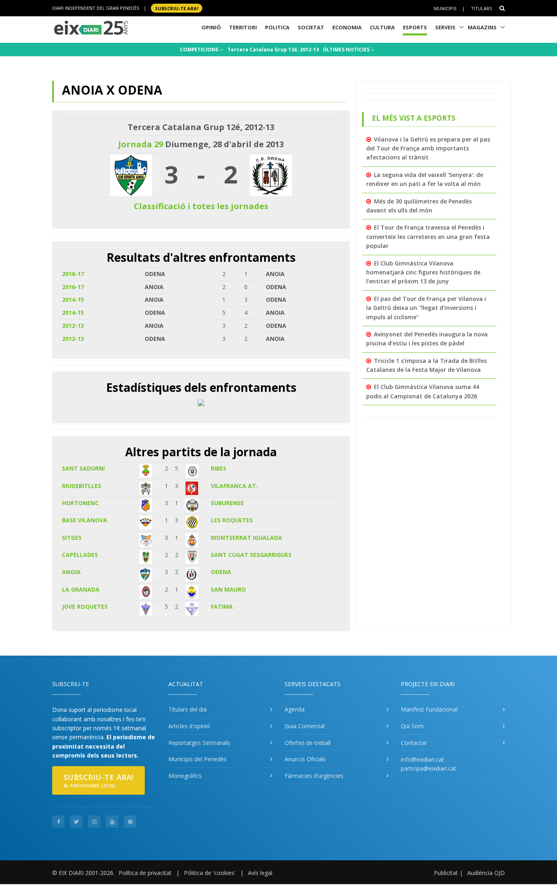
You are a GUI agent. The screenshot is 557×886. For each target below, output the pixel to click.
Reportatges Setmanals (199, 743)
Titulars (481, 8)
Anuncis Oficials (305, 759)
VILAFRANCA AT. (234, 486)
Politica (277, 27)
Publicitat (446, 873)
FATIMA (222, 606)
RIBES (218, 468)
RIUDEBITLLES (81, 486)
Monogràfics (185, 776)
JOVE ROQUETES (85, 606)
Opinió (211, 27)
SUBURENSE (227, 503)
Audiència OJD (486, 873)
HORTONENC (80, 503)
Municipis (445, 8)
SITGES (72, 537)
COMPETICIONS (199, 49)
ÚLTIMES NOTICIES (347, 49)
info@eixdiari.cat (422, 759)
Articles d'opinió (189, 726)
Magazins (482, 27)
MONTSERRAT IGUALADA (246, 537)
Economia (347, 27)
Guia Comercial (305, 726)
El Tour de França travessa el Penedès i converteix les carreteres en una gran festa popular (428, 236)
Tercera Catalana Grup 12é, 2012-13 (273, 49)
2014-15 (73, 299)
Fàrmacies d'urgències (314, 776)
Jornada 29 (140, 144)
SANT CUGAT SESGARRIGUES (251, 555)
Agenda (295, 709)
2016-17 (73, 274)
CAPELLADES (80, 555)
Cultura (382, 27)
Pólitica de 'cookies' (210, 873)
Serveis (445, 27)
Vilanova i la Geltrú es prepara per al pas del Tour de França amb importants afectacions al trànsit (428, 148)
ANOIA (71, 572)
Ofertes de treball (308, 743)
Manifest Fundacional (429, 709)
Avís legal (260, 873)
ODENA (221, 572)
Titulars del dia (187, 709)
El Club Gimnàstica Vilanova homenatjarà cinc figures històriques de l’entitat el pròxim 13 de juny (423, 272)
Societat (311, 27)
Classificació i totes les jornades (201, 206)
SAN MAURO (228, 589)
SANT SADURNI (83, 468)
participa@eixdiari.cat (428, 768)
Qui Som (412, 726)
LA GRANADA (80, 589)
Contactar (414, 743)
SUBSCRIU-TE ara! (176, 8)
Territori (243, 27)
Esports (415, 27)
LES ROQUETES (232, 520)
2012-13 (73, 325)
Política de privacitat (145, 873)
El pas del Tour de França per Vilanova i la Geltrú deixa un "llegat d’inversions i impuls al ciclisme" (426, 308)
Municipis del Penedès (197, 759)
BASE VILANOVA (84, 520)
